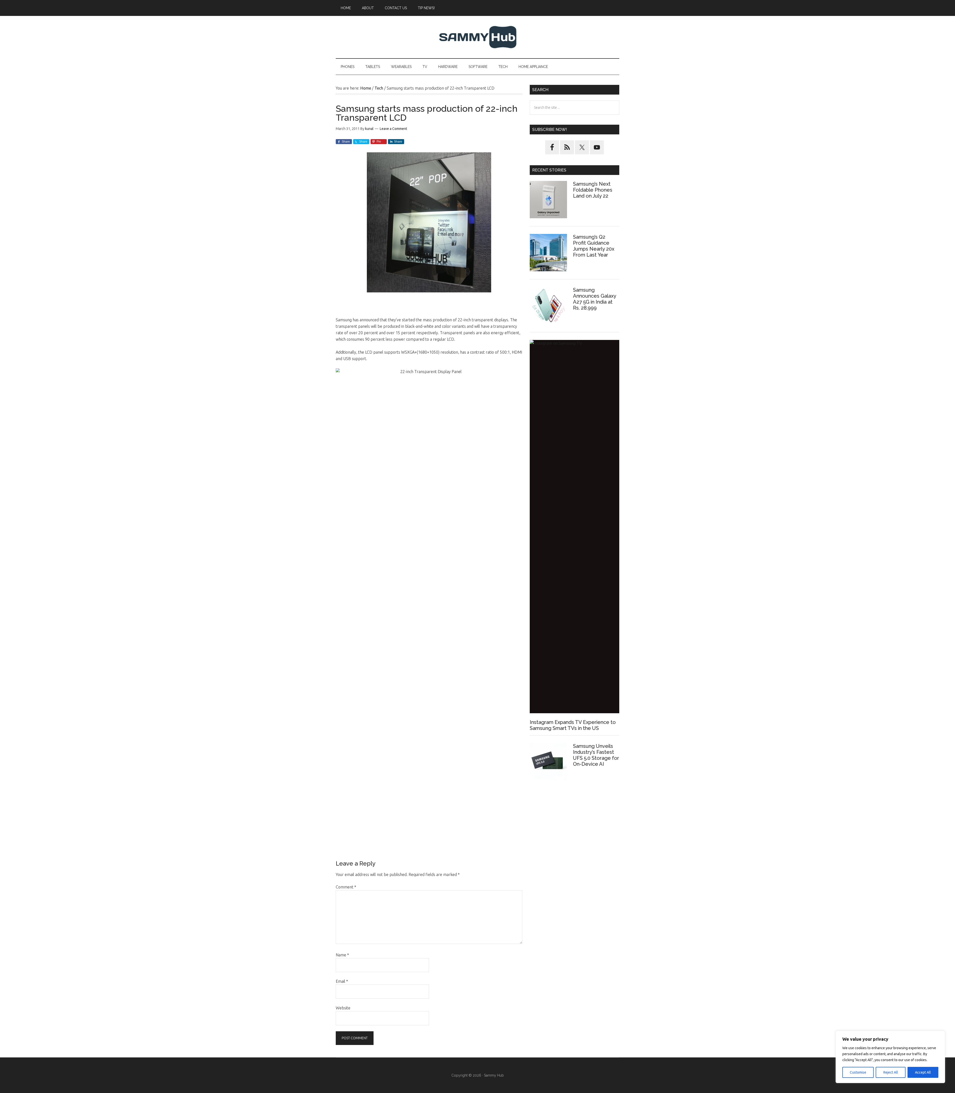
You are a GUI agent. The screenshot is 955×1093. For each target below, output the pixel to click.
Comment (346, 887)
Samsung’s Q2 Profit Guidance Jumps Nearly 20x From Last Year (593, 246)
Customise (858, 1072)
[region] (890, 1057)
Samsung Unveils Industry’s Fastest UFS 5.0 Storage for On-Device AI (596, 755)
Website (343, 1008)
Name (342, 955)
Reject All (890, 1072)
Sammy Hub (477, 37)
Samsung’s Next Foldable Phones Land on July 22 (592, 190)
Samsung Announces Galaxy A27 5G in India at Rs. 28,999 (594, 299)
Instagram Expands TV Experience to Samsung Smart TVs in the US (573, 725)
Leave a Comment (393, 129)
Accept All (923, 1072)
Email (342, 981)
